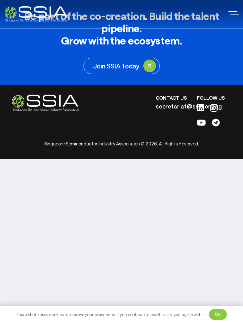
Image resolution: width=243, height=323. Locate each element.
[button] (234, 14)
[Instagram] (214, 107)
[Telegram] (216, 122)
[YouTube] (201, 122)
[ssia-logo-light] (36, 14)
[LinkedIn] (200, 107)
